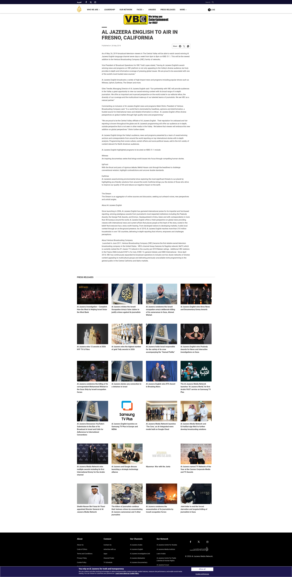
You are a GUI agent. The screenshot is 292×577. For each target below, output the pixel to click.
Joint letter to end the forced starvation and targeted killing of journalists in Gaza (194, 509)
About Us (80, 545)
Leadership (109, 10)
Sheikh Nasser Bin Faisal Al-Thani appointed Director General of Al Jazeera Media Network (91, 509)
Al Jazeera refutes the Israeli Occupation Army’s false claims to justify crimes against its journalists (126, 309)
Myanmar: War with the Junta (158, 466)
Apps (105, 554)
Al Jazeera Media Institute (166, 549)
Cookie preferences (202, 574)
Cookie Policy (81, 562)
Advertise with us (110, 549)
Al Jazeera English (136, 549)
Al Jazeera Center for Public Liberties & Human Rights (166, 559)
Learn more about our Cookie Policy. (127, 573)
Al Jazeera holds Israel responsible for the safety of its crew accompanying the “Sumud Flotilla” (160, 349)
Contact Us (107, 545)
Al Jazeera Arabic (136, 545)
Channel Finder (109, 558)
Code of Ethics (82, 549)
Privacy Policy (82, 558)
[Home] (81, 8)
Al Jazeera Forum (163, 565)
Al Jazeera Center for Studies (167, 545)
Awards (152, 10)
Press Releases (167, 10)
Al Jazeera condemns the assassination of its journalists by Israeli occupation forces (159, 509)
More (182, 10)
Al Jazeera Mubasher (137, 558)
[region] (146, 571)
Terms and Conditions (84, 554)
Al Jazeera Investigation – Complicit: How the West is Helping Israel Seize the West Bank (92, 309)
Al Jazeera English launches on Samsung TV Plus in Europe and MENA (125, 426)
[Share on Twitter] (184, 46)
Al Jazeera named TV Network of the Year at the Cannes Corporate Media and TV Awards (196, 469)
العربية (79, 2)
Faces (140, 10)
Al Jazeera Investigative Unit (140, 554)
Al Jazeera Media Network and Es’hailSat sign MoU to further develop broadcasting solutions (193, 426)
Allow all (202, 569)
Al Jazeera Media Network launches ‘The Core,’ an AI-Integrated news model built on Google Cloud (161, 426)
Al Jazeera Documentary (138, 562)
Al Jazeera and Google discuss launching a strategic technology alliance (125, 469)
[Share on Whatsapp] (188, 46)
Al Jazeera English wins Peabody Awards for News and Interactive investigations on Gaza (194, 349)
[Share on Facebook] (180, 46)
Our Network (126, 10)
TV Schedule (108, 562)
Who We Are (93, 10)
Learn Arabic (161, 554)
